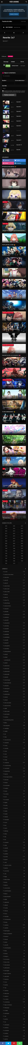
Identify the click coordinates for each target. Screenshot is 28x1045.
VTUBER (6, 1010)
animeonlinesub (7, 682)
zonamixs (6, 1036)
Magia (5, 876)
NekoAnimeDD (7, 896)
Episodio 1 (19, 101)
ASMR (5, 708)
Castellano (6, 728)
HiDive (5, 833)
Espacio (6, 808)
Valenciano (6, 993)
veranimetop (7, 1002)
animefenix (6, 631)
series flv (6, 945)
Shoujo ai (6, 956)
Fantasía (6, 816)
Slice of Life (6, 962)
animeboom (6, 614)
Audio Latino (7, 711)
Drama (5, 791)
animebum (6, 617)
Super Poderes (7, 973)
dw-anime (6, 794)
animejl (5, 657)
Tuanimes (6, 990)
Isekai (5, 845)
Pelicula (6, 910)
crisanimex (6, 762)
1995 (14, 550)
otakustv (6, 905)
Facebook (7, 160)
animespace (7, 688)
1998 (14, 548)
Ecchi (5, 796)
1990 (6, 555)
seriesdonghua (7, 947)
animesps (6, 691)
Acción (5, 571)
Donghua (6, 788)
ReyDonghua (7, 930)
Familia (5, 811)
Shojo (5, 950)
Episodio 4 (19, 116)
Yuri (5, 1021)
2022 (14, 528)
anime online (7, 591)
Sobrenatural (7, 964)
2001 (14, 545)
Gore (5, 825)
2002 (6, 545)
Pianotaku (6, 916)
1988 (22, 555)
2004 (14, 543)
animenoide (6, 674)
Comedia (6, 748)
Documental (6, 785)
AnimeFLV (6, 642)
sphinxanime (7, 967)
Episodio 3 (19, 111)
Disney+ (6, 782)
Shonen (5, 953)
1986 (14, 558)
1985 (22, 558)
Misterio (6, 885)
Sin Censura (6, 959)
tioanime (6, 984)
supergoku (6, 976)
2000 (22, 545)
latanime (6, 868)
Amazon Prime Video (8, 574)
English (5, 802)
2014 (6, 535)
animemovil (6, 668)
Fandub (5, 813)
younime (6, 1019)
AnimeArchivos (7, 605)
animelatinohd (7, 660)
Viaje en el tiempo (8, 1004)
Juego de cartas (7, 865)
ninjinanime (6, 902)
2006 (22, 540)
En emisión (6, 799)
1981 (6, 563)
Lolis (5, 873)
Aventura (6, 717)
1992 (14, 553)
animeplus (6, 685)
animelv (5, 662)
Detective (6, 779)
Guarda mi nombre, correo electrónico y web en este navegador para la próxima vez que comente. (13, 91)
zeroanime (6, 1030)
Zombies (6, 1033)
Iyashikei (6, 853)
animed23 (6, 620)
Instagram (18, 163)
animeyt (6, 699)
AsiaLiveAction (7, 705)
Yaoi (5, 1016)
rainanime (6, 925)
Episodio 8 (19, 135)
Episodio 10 (19, 144)
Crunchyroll (6, 768)
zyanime (6, 1039)
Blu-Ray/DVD (7, 725)
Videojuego (6, 1007)
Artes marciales (7, 702)
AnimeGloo (6, 648)
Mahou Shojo (7, 879)
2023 (6, 528)
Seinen (5, 942)
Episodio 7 (19, 130)
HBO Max (6, 831)
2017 (6, 533)
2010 (14, 538)
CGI (5, 734)
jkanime (6, 859)
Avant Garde (6, 714)
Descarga (10, 56)
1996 (6, 550)
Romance (6, 936)
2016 (14, 533)
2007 (14, 540)
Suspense (6, 979)
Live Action (6, 870)
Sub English (6, 970)
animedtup (6, 625)
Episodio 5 (19, 121)
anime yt (6, 597)
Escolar (5, 805)
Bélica (5, 722)
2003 (22, 543)
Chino (5, 737)
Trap (5, 987)
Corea (5, 751)
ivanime (5, 851)
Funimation (6, 819)
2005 (6, 543)
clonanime (6, 742)
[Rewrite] (14, 32)
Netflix (5, 899)
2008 (6, 540)
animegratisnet (7, 651)
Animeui (6, 697)
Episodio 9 (19, 140)
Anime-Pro (6, 600)
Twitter (18, 160)
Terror (5, 982)
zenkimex (6, 1027)
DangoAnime (7, 771)
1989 (14, 555)
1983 (14, 560)
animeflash (6, 634)
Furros (5, 822)
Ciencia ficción (7, 739)
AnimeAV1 (6, 608)
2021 (22, 528)
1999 (6, 548)
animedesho (7, 623)
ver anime (6, 999)
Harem (5, 828)
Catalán (5, 731)
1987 (6, 558)
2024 (22, 525)
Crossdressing (7, 765)
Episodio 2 (19, 106)
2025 (14, 525)
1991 (22, 553)
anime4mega (7, 603)
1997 (22, 548)
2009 (22, 538)
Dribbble (6, 163)
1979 (14, 563)
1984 (6, 560)
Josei (5, 862)
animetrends (7, 694)
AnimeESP (6, 628)
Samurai (6, 939)
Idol (5, 839)
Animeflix (6, 640)
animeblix (6, 611)
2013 (14, 535)
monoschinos (7, 888)
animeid (6, 654)
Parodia (6, 907)
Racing (5, 922)
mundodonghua (7, 890)
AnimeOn (6, 677)
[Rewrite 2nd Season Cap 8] (23, 32)
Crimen (5, 756)
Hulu (5, 836)
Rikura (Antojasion (8, 933)
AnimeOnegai (7, 680)
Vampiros (6, 996)
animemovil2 (7, 671)
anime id (6, 583)
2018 (22, 530)
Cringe (5, 759)
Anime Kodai (7, 585)
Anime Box (6, 577)
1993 (6, 553)
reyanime (6, 927)
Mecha (5, 882)
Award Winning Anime (8, 719)
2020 (6, 530)
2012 (22, 535)
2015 (22, 533)
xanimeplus (6, 1013)
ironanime (6, 842)
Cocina (5, 745)
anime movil (6, 588)
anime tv (6, 594)
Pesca (5, 913)
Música (5, 893)
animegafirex (7, 645)
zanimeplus (6, 1024)
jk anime (6, 856)
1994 (22, 550)
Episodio (18, 149)
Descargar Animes (8, 776)
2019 (14, 530)
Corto (5, 754)
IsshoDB (6, 848)
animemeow (6, 665)
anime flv (6, 580)
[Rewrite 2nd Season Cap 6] (4, 32)
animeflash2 (6, 637)
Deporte (6, 774)
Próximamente (7, 919)
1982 (22, 560)
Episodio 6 (19, 125)
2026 (6, 525)
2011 (6, 538)
